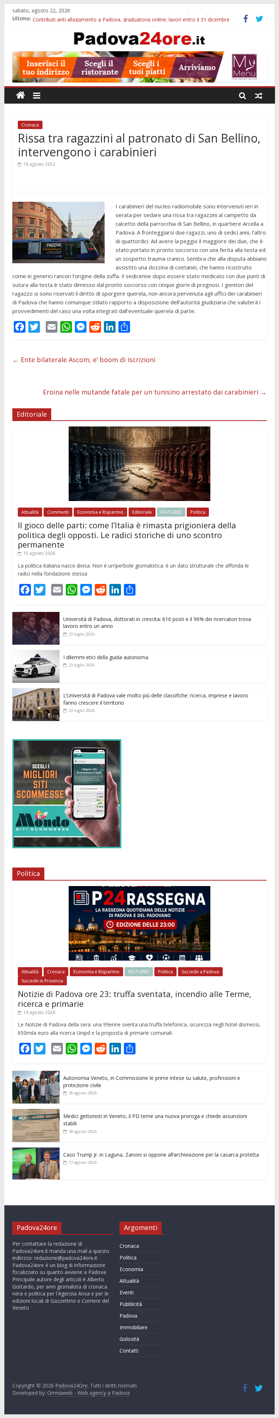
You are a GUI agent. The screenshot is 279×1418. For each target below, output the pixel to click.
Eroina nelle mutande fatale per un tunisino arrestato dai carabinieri (155, 392)
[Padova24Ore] (20, 95)
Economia (131, 1269)
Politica (197, 512)
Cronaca (30, 125)
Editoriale (142, 512)
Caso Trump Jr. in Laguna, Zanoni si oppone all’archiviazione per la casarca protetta (161, 1154)
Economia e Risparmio (100, 512)
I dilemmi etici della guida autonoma (105, 657)
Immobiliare (133, 1327)
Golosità (129, 1338)
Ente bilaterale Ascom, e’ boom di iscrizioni (83, 359)
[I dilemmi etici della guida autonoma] (36, 653)
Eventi (127, 1292)
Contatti (129, 1350)
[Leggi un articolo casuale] (259, 95)
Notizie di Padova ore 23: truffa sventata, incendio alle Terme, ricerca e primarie (134, 998)
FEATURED (171, 512)
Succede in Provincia (42, 981)
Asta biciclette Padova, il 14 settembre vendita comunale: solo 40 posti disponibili (128, 18)
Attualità (30, 512)
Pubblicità (131, 1304)
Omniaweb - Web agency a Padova (88, 1392)
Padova (128, 1315)
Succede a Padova (200, 972)
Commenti (58, 512)
